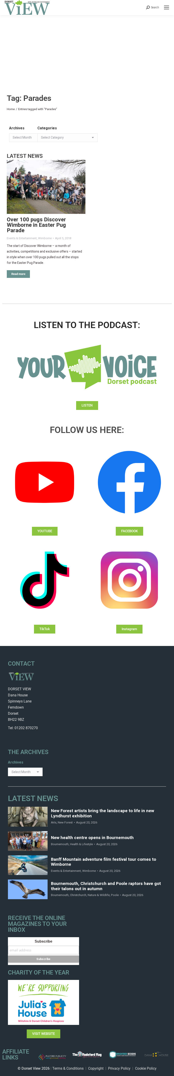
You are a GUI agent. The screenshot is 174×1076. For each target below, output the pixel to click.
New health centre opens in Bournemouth (92, 837)
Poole (115, 895)
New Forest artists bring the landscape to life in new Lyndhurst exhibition (102, 813)
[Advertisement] (87, 49)
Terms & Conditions (68, 1068)
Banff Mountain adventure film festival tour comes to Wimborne (103, 862)
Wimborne (45, 238)
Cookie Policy (146, 1068)
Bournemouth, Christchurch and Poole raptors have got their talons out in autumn (106, 886)
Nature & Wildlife (99, 895)
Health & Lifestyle (81, 844)
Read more (18, 274)
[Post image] (46, 187)
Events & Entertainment (22, 238)
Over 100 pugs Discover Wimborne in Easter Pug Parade (36, 225)
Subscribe (43, 941)
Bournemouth (60, 844)
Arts (53, 822)
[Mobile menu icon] (166, 7)
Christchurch (78, 895)
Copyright (96, 1068)
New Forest (65, 822)
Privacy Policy (119, 1068)
